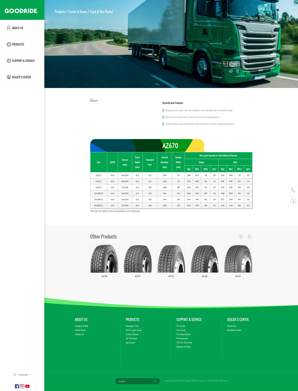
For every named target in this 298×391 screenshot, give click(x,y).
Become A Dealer (183, 346)
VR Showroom (182, 338)
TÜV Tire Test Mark (184, 342)
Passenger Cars (132, 326)
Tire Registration (183, 334)
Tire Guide (180, 326)
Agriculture (130, 342)
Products (60, 11)
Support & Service (189, 319)
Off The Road (131, 338)
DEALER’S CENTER (238, 319)
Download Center (234, 330)
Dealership (231, 326)
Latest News (80, 330)
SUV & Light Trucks (134, 330)
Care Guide (181, 330)
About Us (81, 319)
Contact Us (79, 334)
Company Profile (81, 326)
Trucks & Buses (77, 11)
